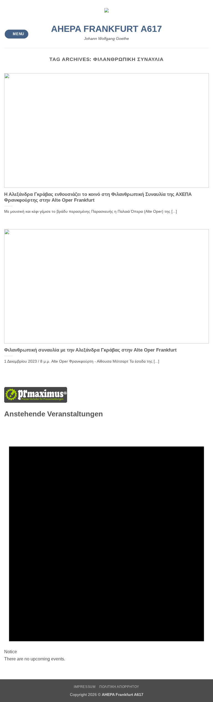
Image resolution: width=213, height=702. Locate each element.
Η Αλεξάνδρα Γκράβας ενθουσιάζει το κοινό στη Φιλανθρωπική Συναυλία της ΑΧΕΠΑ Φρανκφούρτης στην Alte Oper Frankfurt (98, 197)
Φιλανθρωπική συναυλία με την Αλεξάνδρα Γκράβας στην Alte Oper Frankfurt (90, 350)
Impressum (85, 687)
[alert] (106, 542)
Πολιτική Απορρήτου (119, 687)
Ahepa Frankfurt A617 (106, 28)
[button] (17, 34)
